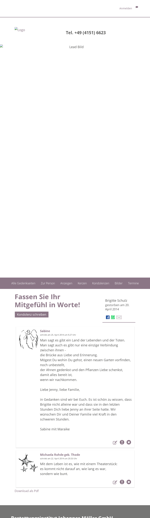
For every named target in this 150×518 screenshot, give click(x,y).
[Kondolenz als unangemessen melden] (122, 443)
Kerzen (82, 283)
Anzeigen (66, 283)
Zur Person (48, 283)
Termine (133, 283)
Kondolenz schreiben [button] (31, 315)
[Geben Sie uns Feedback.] (137, 8)
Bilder (119, 283)
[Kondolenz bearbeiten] (115, 443)
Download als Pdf (27, 491)
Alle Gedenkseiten (23, 283)
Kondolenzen (100, 283)
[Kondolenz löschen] (129, 443)
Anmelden (125, 8)
